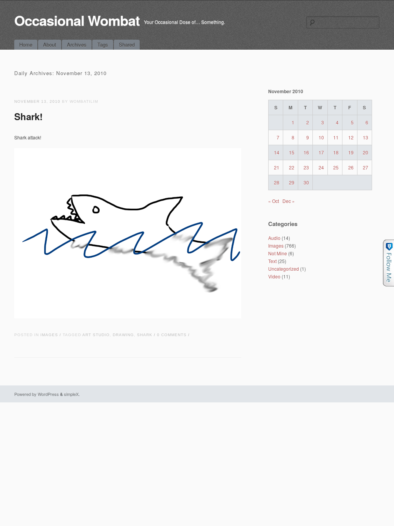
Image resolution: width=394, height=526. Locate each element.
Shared (127, 44)
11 (336, 137)
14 (276, 152)
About (49, 44)
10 (321, 137)
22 (291, 167)
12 (351, 137)
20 (365, 152)
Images (49, 335)
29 (291, 182)
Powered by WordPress (36, 394)
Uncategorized (283, 268)
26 (351, 167)
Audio (274, 238)
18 (336, 152)
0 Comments (172, 335)
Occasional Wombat (77, 20)
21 (276, 167)
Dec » (288, 201)
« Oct (273, 201)
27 (365, 167)
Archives (77, 44)
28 (276, 182)
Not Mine (277, 253)
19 (351, 152)
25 (336, 167)
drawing (123, 335)
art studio (96, 335)
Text (272, 261)
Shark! (28, 116)
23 (306, 167)
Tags (102, 44)
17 (321, 152)
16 (306, 152)
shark (144, 335)
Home (25, 44)
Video (274, 276)
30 (306, 182)
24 (321, 167)
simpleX (71, 394)
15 (291, 152)
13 (365, 137)
